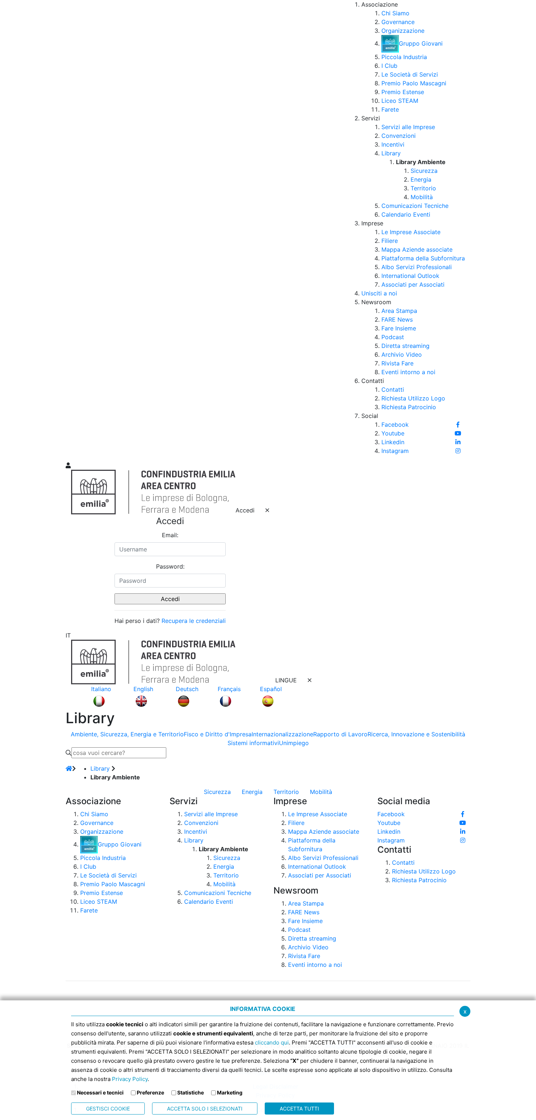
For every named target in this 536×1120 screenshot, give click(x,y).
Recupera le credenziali (194, 620)
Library (100, 768)
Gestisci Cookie (108, 1108)
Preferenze (150, 1092)
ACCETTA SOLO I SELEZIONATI (204, 1108)
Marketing (229, 1092)
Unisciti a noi (379, 293)
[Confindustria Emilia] (75, 230)
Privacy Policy (130, 1079)
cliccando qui (272, 1042)
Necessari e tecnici (100, 1092)
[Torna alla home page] (69, 768)
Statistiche (190, 1092)
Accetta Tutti (299, 1108)
